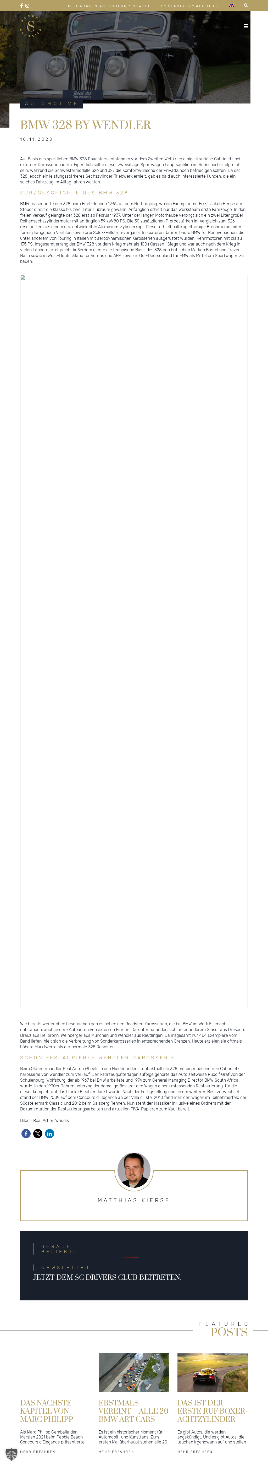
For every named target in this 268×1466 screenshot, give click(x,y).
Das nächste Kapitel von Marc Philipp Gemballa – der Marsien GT (52, 1411)
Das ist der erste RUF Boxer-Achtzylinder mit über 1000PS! (212, 1411)
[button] (26, 1133)
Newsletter (147, 6)
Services (179, 6)
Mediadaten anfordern (97, 6)
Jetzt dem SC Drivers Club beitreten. (107, 1277)
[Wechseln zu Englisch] (232, 5)
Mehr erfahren (38, 1452)
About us (207, 6)
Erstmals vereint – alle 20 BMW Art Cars (134, 1411)
